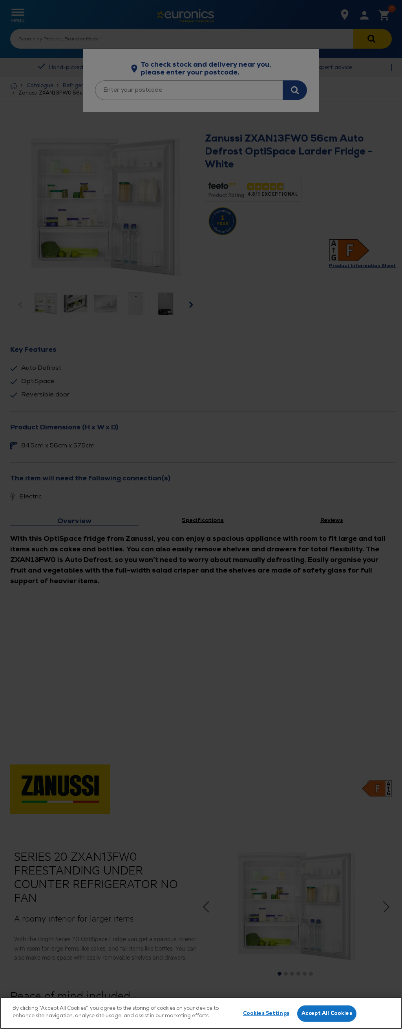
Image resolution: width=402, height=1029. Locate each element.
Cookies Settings (266, 1013)
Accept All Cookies (327, 1013)
